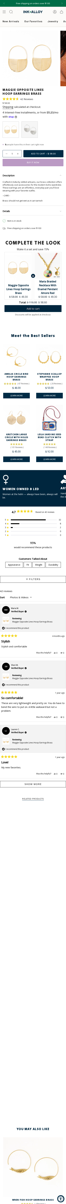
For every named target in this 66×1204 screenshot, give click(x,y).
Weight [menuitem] (38, 564)
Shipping (8, 107)
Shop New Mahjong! (33, 3)
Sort (2, 597)
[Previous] (4, 3)
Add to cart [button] (33, 308)
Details (6, 211)
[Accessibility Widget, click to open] (60, 1198)
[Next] (62, 3)
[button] (18, 99)
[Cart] (61, 12)
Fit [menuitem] (27, 564)
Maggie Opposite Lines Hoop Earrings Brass (18, 289)
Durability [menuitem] (53, 564)
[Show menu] (4, 12)
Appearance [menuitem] (14, 564)
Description (9, 175)
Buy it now (33, 162)
